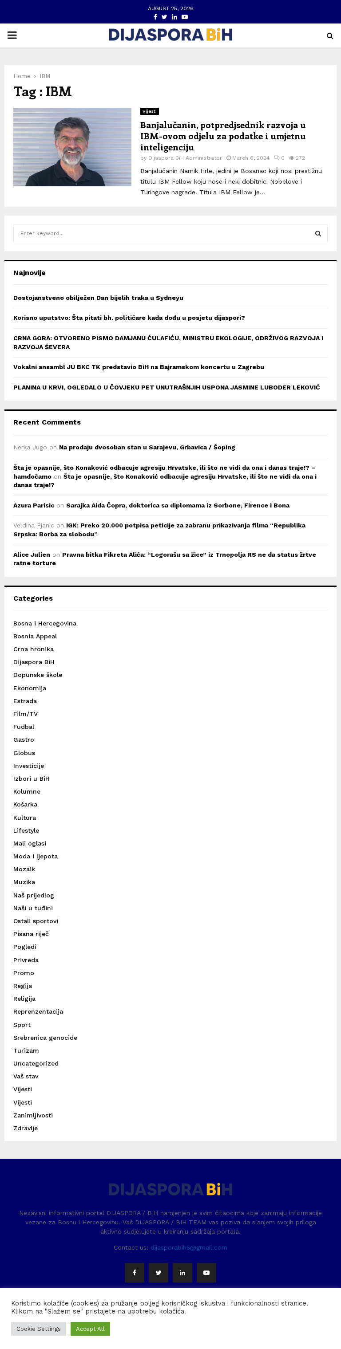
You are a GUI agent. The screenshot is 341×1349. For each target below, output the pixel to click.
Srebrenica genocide (45, 1037)
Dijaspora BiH (34, 661)
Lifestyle (26, 830)
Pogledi (24, 946)
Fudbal (23, 726)
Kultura (24, 817)
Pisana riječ (31, 933)
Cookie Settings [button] (38, 1328)
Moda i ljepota (35, 856)
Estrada (25, 700)
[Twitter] (158, 1272)
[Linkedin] (182, 1272)
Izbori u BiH (31, 778)
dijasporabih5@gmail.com (189, 1247)
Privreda (26, 960)
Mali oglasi (29, 843)
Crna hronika (33, 649)
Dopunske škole (37, 674)
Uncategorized (36, 1063)
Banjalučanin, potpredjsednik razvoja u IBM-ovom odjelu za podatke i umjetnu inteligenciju (223, 135)
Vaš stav (25, 1076)
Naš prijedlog (33, 895)
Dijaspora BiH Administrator (185, 158)
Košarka (25, 804)
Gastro (23, 739)
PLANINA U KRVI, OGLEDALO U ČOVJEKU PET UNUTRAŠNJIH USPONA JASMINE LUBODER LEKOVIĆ (166, 387)
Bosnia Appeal (35, 636)
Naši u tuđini (33, 908)
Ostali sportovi (35, 920)
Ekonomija (29, 688)
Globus (24, 752)
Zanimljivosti (33, 1115)
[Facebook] (134, 1272)
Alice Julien (31, 554)
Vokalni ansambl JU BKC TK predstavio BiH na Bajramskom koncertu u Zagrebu (138, 366)
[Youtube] (206, 1272)
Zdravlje (25, 1128)
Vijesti (150, 111)
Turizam (26, 1050)
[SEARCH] (318, 233)
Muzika (24, 881)
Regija (22, 985)
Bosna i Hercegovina (44, 623)
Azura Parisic (33, 505)
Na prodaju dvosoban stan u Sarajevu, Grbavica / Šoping (147, 447)
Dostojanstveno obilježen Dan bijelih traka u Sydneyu (98, 297)
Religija (24, 998)
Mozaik (24, 869)
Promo (23, 972)
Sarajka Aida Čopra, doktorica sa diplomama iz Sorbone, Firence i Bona (177, 505)
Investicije (28, 765)
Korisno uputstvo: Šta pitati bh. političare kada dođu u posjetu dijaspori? (129, 317)
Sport (22, 1024)
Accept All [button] (90, 1328)
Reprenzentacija (38, 1011)
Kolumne (26, 791)
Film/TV (25, 713)
